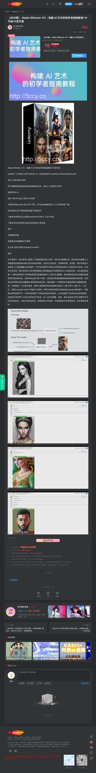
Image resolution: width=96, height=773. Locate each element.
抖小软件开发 (18, 26)
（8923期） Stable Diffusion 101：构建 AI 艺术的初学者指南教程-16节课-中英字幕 (47, 19)
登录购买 (80, 56)
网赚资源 (15, 11)
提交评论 (85, 683)
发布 (69, 4)
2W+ (21, 611)
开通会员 (80, 4)
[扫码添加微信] (91, 747)
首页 (8, 11)
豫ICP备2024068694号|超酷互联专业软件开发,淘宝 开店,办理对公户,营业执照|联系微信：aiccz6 (32, 757)
